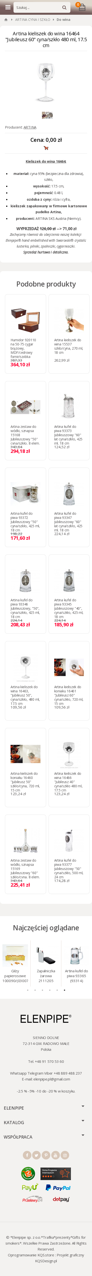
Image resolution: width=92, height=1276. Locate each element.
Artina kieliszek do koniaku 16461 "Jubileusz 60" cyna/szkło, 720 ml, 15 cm (69, 695)
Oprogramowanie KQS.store (31, 1254)
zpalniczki (48, 246)
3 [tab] (42, 990)
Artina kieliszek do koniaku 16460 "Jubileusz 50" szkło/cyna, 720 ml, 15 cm (25, 781)
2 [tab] (35, 990)
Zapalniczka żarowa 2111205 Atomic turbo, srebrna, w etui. (45, 976)
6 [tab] (64, 990)
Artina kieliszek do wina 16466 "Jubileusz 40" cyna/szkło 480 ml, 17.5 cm (68, 781)
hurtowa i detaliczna (53, 252)
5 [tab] (57, 990)
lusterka (23, 246)
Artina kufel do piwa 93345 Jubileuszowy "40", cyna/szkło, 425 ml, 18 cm (69, 608)
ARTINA (30, 127)
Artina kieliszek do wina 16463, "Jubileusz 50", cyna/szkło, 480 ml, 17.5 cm (25, 695)
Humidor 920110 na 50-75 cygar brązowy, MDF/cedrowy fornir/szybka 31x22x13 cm (23, 350)
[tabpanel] (15, 963)
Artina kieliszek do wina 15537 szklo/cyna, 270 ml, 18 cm (68, 346)
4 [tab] (49, 990)
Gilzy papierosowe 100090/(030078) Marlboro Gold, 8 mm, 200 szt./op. (15, 976)
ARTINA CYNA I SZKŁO (32, 19)
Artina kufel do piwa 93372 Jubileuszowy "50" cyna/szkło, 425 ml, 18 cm (25, 521)
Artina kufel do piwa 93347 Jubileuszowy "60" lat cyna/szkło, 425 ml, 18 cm (68, 521)
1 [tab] (27, 990)
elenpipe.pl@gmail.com (51, 1079)
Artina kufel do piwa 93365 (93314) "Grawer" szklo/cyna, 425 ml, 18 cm (76, 976)
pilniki (34, 246)
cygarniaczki (66, 246)
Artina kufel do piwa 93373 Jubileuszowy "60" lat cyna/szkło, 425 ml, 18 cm (68, 435)
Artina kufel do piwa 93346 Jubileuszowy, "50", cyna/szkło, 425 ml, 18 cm (25, 608)
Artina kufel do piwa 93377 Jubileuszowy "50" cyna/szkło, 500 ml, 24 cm (69, 868)
